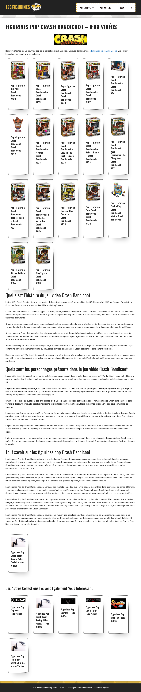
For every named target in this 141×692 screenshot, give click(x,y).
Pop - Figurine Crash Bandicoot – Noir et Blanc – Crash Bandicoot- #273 (93, 152)
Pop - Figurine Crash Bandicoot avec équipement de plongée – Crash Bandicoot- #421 (118, 155)
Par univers (105, 7)
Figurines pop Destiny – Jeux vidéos (68, 613)
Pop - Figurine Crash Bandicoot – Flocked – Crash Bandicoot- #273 (43, 152)
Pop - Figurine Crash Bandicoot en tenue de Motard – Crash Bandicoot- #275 (43, 219)
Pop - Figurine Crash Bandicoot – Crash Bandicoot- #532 (93, 94)
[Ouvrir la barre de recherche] (131, 7)
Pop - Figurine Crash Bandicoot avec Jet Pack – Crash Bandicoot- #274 (18, 217)
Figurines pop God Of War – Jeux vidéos (92, 610)
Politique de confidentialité (80, 687)
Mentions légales (101, 687)
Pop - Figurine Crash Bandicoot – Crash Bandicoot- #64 (118, 85)
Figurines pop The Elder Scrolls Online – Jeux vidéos (18, 661)
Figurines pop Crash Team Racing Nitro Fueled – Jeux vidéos (17, 559)
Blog (122, 7)
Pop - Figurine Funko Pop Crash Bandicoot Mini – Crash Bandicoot (118, 211)
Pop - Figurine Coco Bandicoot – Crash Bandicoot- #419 (43, 94)
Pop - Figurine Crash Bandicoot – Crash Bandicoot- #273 (68, 95)
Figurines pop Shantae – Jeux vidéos (118, 618)
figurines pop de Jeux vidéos (104, 51)
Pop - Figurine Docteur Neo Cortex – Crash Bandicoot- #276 (68, 216)
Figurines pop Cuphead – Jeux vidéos (17, 610)
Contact (62, 687)
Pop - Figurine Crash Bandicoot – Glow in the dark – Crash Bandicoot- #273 (68, 152)
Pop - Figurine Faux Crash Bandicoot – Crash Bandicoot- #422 (93, 215)
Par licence (85, 7)
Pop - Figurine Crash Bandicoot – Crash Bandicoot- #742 (18, 146)
